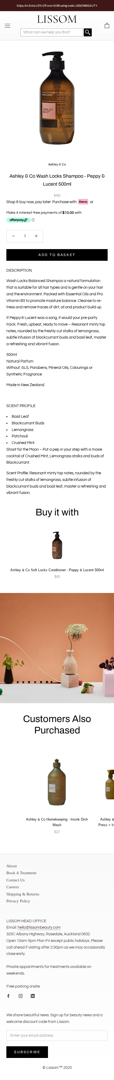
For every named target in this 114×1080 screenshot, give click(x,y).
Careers (12, 887)
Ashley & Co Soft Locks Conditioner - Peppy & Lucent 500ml (57, 570)
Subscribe (27, 1052)
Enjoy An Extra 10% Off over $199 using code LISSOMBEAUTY (57, 5)
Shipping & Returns (22, 894)
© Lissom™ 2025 (57, 1068)
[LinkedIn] (33, 996)
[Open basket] (107, 25)
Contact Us (15, 880)
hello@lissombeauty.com (39, 927)
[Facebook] (8, 996)
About (11, 866)
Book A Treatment (21, 873)
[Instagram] (21, 996)
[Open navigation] (7, 26)
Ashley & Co (57, 164)
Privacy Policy (18, 901)
